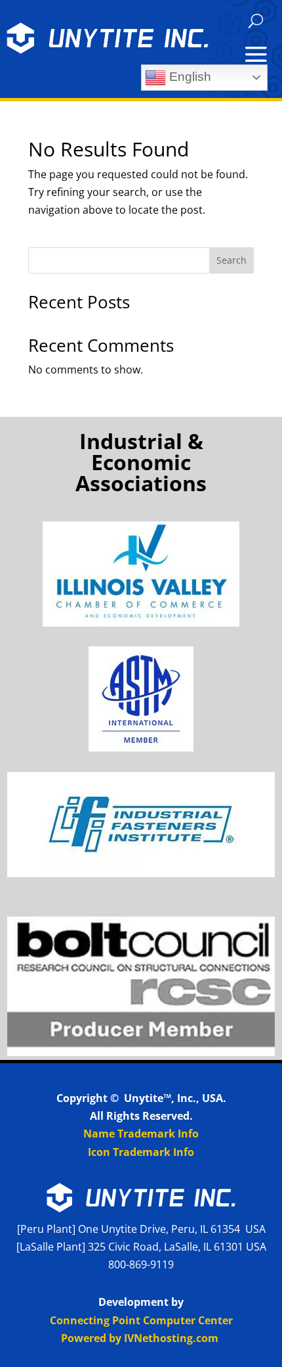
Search (231, 260)
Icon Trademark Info (141, 1152)
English (188, 77)
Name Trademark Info (141, 1133)
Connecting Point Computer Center (141, 1320)
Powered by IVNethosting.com (139, 1338)
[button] (255, 21)
